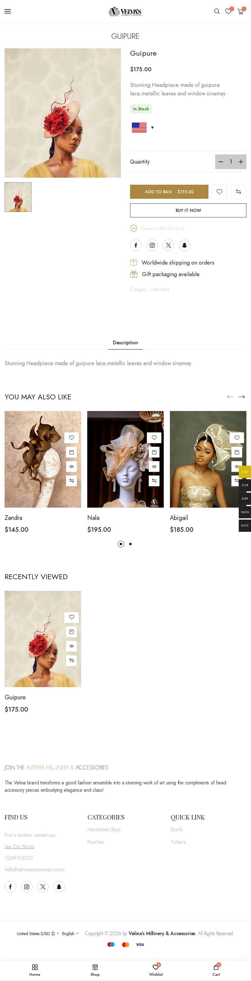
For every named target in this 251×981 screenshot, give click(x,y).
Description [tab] (125, 342)
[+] (240, 161)
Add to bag (169, 192)
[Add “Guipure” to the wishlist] (219, 192)
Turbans (178, 842)
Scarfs (176, 829)
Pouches (96, 842)
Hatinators (160, 289)
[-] (220, 161)
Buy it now (188, 210)
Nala (93, 518)
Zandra (13, 518)
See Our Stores (19, 846)
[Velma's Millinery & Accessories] (125, 11)
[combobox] (38, 934)
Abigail (179, 518)
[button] (241, 397)
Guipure (15, 697)
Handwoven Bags (104, 829)
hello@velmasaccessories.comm (35, 869)
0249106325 (19, 857)
